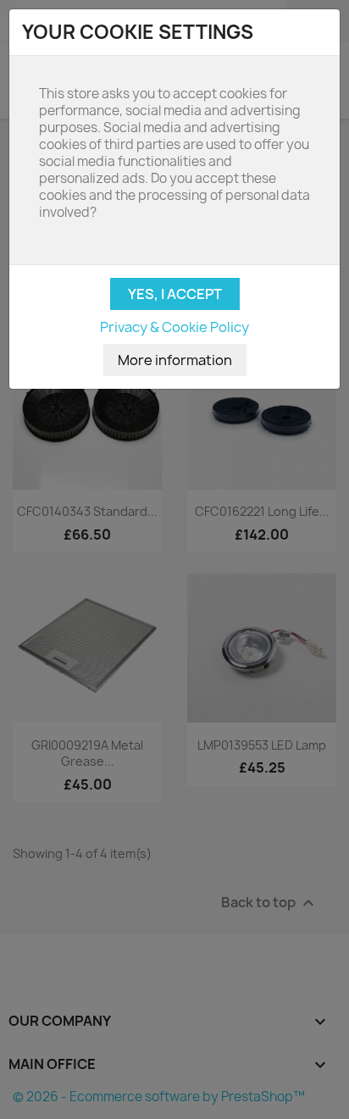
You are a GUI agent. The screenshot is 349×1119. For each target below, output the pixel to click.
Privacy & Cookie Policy (174, 327)
